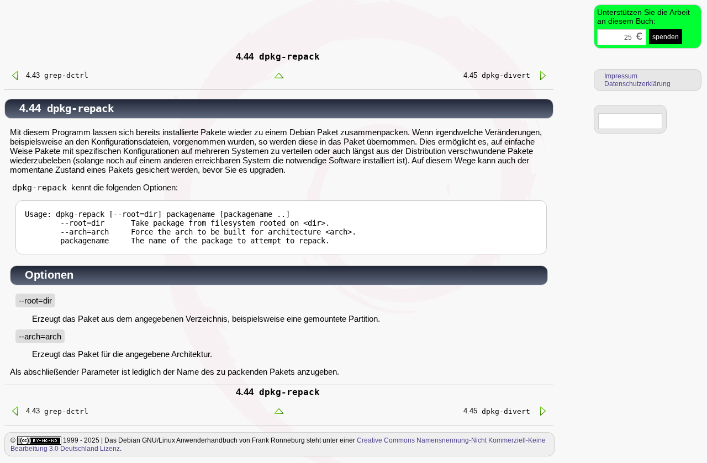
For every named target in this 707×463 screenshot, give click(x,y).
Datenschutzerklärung (637, 84)
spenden (665, 37)
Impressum (620, 76)
